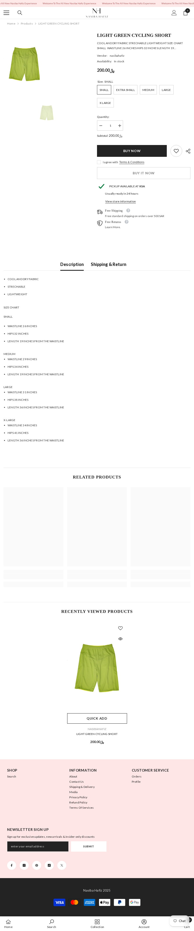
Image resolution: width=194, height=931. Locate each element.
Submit (88, 846)
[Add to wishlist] (120, 628)
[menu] (6, 13)
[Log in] (174, 12)
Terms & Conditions (131, 162)
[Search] (20, 13)
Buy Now (132, 151)
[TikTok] (49, 865)
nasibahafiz (117, 55)
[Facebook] (11, 865)
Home (11, 23)
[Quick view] (120, 639)
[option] (46, 112)
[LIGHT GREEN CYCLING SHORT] (97, 666)
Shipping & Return (108, 264)
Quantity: (103, 117)
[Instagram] (24, 865)
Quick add (97, 718)
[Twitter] (61, 865)
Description (72, 264)
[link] (176, 151)
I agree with (110, 162)
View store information (120, 201)
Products (27, 23)
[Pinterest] (36, 865)
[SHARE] (186, 151)
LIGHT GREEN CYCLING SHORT (97, 734)
